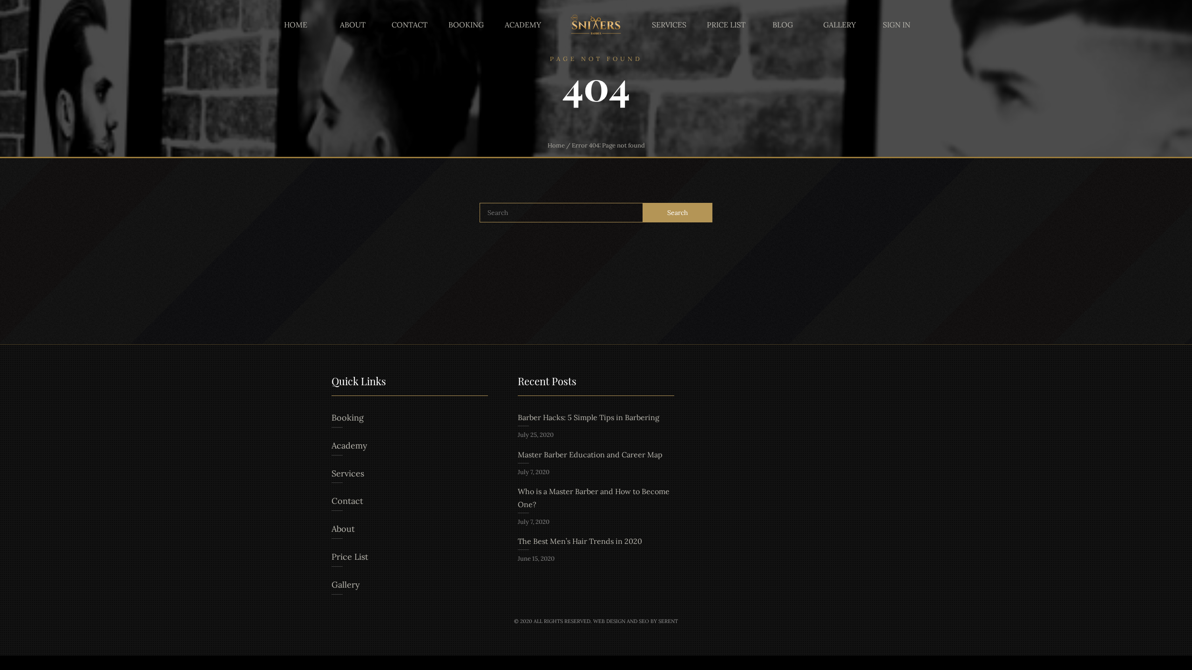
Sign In (896, 24)
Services (669, 24)
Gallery (839, 24)
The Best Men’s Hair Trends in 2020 (580, 541)
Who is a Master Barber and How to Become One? (594, 498)
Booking (466, 24)
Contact (409, 24)
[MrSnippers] (596, 25)
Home (295, 24)
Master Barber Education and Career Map (590, 454)
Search (677, 212)
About (353, 24)
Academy (523, 24)
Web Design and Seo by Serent (635, 621)
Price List (726, 24)
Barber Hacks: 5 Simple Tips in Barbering (588, 417)
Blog (782, 24)
